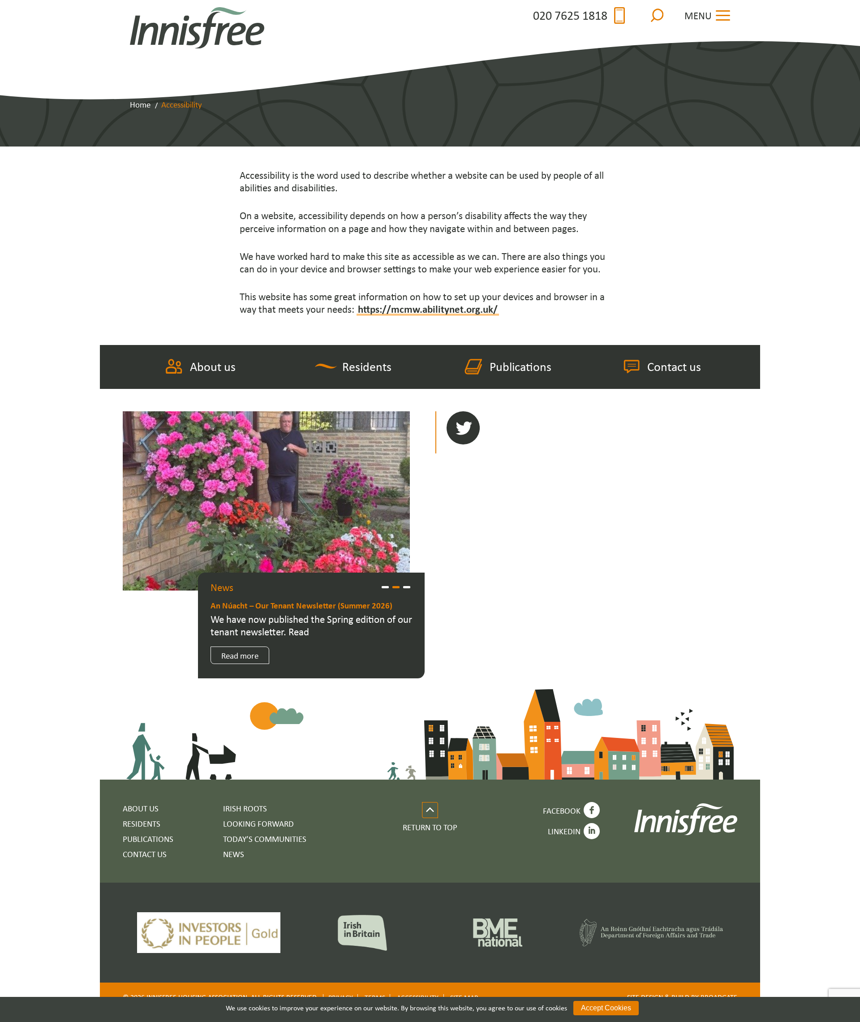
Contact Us (145, 854)
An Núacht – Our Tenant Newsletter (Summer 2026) (301, 605)
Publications (520, 366)
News (233, 854)
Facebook (561, 810)
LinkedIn (564, 831)
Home (140, 104)
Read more (239, 655)
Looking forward (258, 823)
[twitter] (463, 428)
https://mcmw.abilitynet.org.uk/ (428, 309)
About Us (141, 808)
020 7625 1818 (570, 15)
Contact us (674, 366)
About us (213, 366)
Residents (366, 366)
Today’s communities (264, 838)
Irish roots (245, 808)
